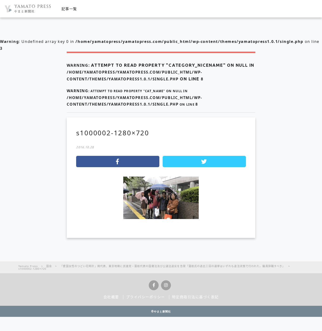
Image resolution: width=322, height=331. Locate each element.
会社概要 (111, 296)
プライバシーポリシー (145, 296)
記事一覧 (69, 8)
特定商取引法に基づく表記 (195, 296)
